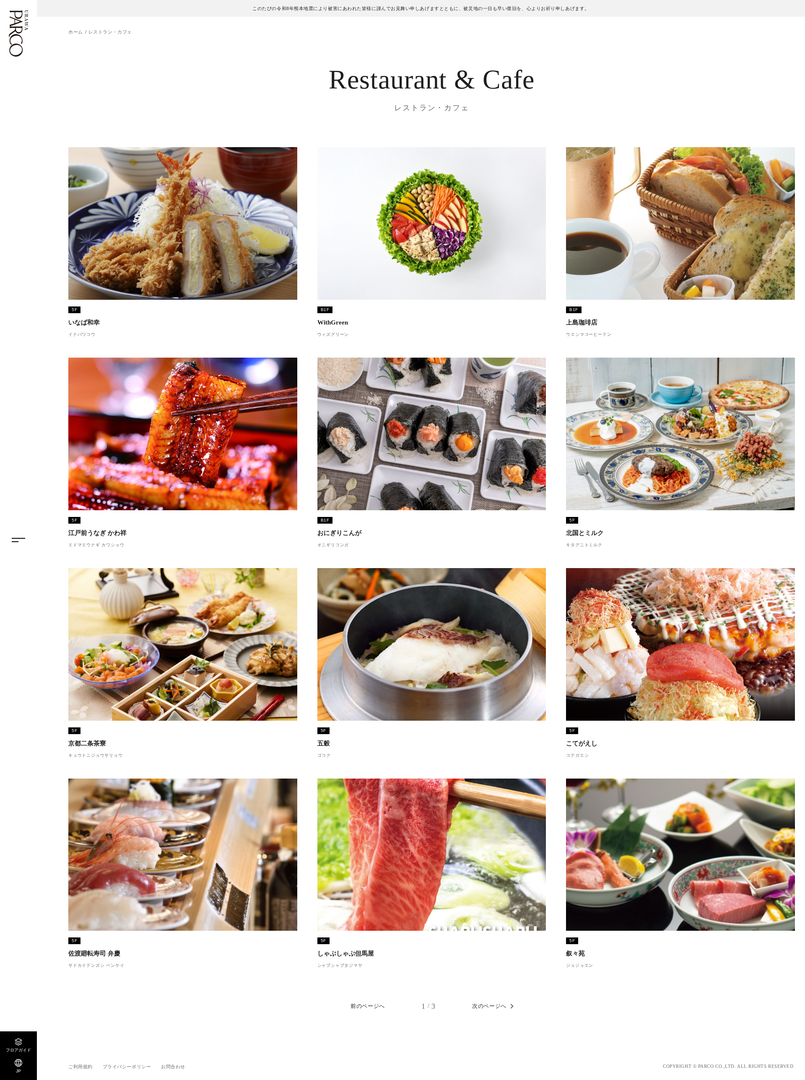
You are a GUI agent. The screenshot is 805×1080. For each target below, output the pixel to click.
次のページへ (489, 1006)
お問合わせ (173, 1066)
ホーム (75, 31)
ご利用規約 (80, 1066)
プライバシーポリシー (127, 1066)
